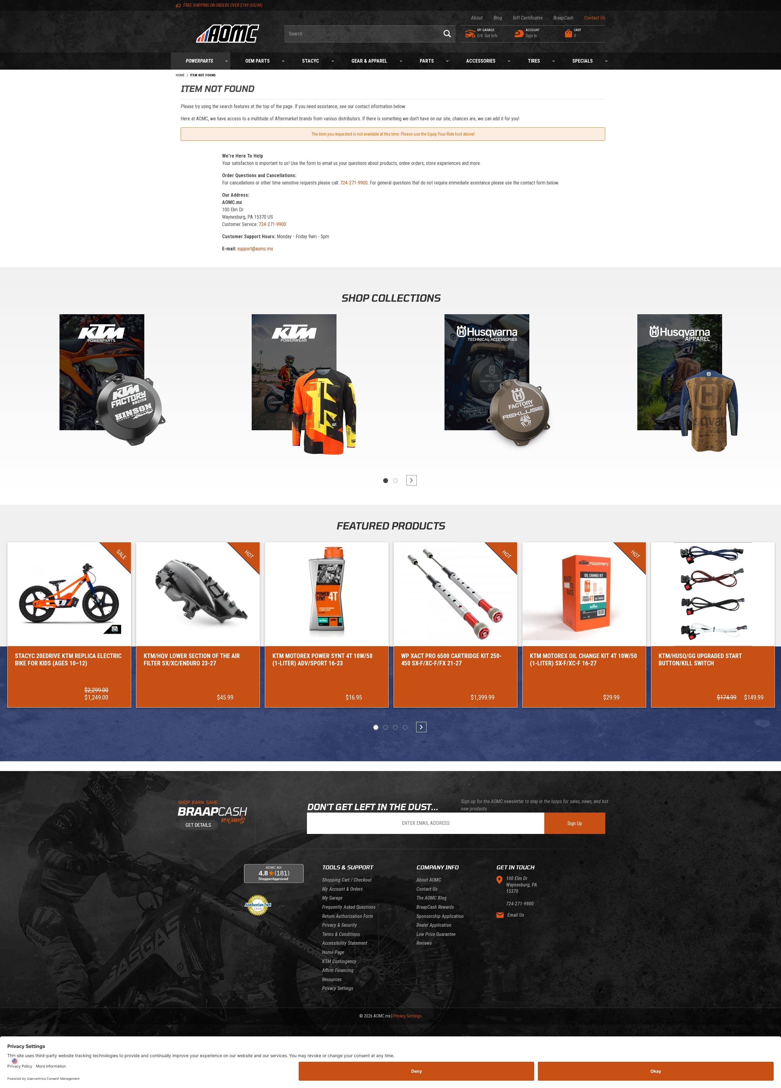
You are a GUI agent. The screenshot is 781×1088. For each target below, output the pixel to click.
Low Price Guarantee (435, 934)
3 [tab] (395, 727)
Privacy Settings (337, 988)
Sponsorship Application (440, 916)
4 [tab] (405, 727)
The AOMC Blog (431, 898)
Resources (332, 979)
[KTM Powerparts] (101, 373)
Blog (498, 18)
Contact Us (594, 18)
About (477, 18)
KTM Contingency (339, 961)
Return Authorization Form (347, 916)
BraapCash (563, 18)
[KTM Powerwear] (294, 373)
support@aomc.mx (255, 249)
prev (372, 480)
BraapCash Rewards (435, 907)
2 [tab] (395, 480)
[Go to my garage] (470, 34)
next (408, 480)
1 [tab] (385, 480)
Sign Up (574, 823)
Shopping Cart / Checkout (347, 880)
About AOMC (428, 880)
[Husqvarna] (679, 373)
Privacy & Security (339, 925)
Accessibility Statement (344, 943)
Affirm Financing (338, 970)
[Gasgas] (486, 373)
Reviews (424, 943)
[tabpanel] (101, 387)
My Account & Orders (342, 889)
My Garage (332, 898)
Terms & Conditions (341, 934)
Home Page (333, 952)
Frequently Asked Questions (349, 907)
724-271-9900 (354, 183)
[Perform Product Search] (447, 34)
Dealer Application (434, 925)
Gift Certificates (528, 18)
